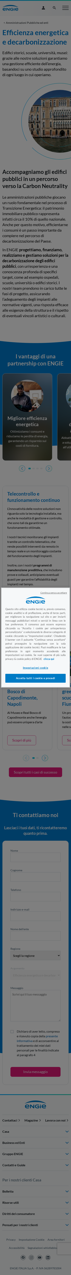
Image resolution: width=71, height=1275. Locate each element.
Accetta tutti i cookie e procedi (35, 678)
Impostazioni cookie (35, 667)
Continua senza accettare (53, 592)
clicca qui (49, 658)
